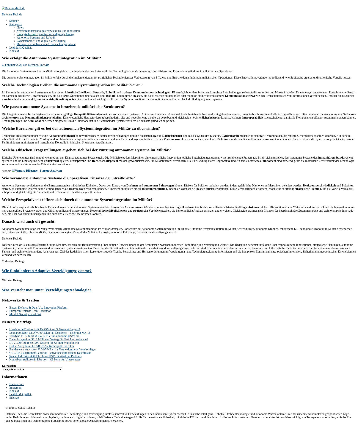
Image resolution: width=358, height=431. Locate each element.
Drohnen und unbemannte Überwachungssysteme (46, 44)
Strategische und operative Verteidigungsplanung (45, 34)
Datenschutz (16, 384)
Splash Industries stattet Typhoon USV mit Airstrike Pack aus (45, 356)
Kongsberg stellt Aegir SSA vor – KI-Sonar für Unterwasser (44, 359)
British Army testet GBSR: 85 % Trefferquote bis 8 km (41, 346)
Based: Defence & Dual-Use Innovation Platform (38, 307)
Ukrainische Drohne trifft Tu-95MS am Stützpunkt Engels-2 (44, 329)
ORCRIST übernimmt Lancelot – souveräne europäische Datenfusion (50, 352)
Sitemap (14, 397)
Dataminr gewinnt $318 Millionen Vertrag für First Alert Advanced (48, 339)
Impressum (15, 387)
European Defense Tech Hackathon (30, 310)
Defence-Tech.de (38, 64)
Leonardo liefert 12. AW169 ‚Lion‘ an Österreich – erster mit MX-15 (49, 332)
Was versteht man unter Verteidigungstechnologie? (46, 290)
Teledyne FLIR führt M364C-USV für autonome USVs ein (44, 336)
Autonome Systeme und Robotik (36, 37)
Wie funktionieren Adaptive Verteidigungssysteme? (47, 270)
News (20, 27)
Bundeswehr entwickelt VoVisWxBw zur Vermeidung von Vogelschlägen (52, 349)
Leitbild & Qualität (20, 47)
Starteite (14, 20)
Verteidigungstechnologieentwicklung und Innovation (48, 30)
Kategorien (15, 24)
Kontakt (14, 50)
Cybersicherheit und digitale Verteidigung (41, 40)
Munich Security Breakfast (25, 314)
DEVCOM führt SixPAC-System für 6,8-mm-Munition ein (44, 342)
